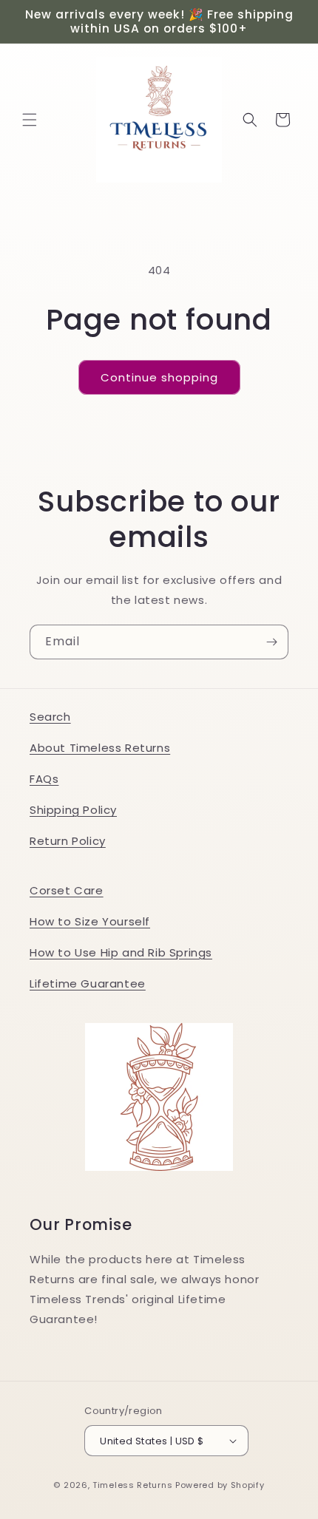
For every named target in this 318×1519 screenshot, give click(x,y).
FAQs (44, 778)
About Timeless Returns (100, 747)
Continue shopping (159, 377)
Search (50, 716)
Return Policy (68, 841)
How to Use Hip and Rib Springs (121, 952)
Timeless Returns (132, 1485)
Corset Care (67, 890)
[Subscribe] (271, 642)
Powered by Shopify (220, 1485)
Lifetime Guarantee (88, 983)
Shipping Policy (73, 810)
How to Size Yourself (90, 921)
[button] (29, 119)
